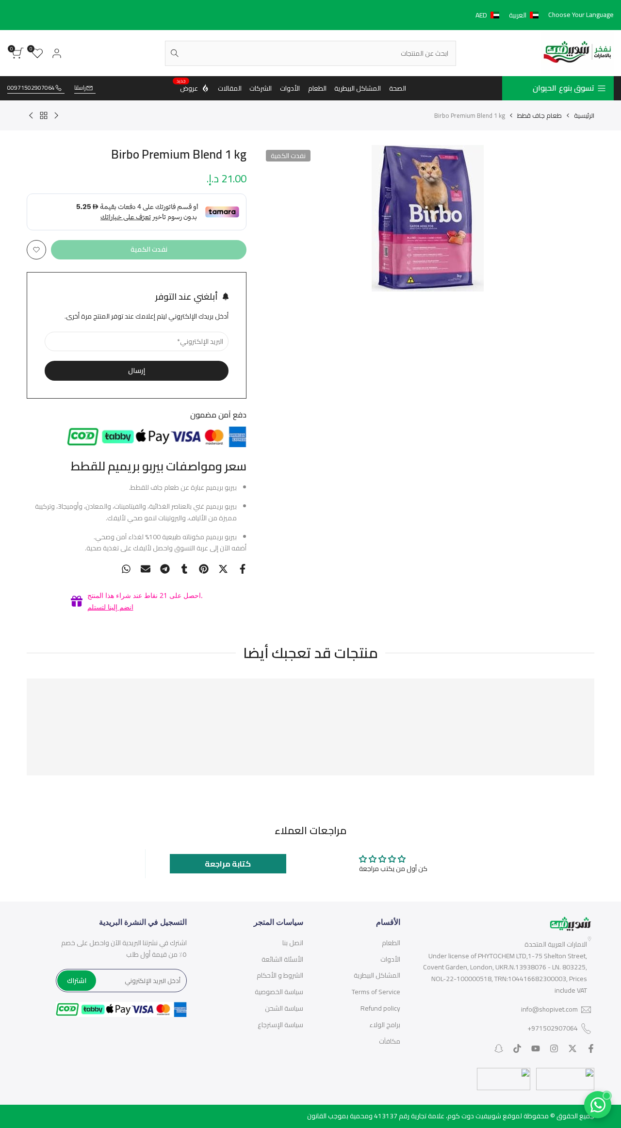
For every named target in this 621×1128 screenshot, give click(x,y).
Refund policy (380, 1008)
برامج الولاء (384, 1024)
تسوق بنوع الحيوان (563, 88)
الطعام (391, 942)
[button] (508, 15)
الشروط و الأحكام (280, 975)
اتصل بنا (292, 942)
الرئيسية (584, 115)
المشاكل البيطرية (377, 975)
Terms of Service (376, 991)
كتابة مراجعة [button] (228, 863)
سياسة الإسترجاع (280, 1024)
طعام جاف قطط (539, 115)
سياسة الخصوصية (279, 991)
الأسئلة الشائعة (282, 959)
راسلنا (80, 88)
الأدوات (390, 959)
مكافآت (389, 1041)
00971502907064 (31, 88)
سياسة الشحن (284, 1008)
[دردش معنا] (597, 1104)
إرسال (136, 370)
